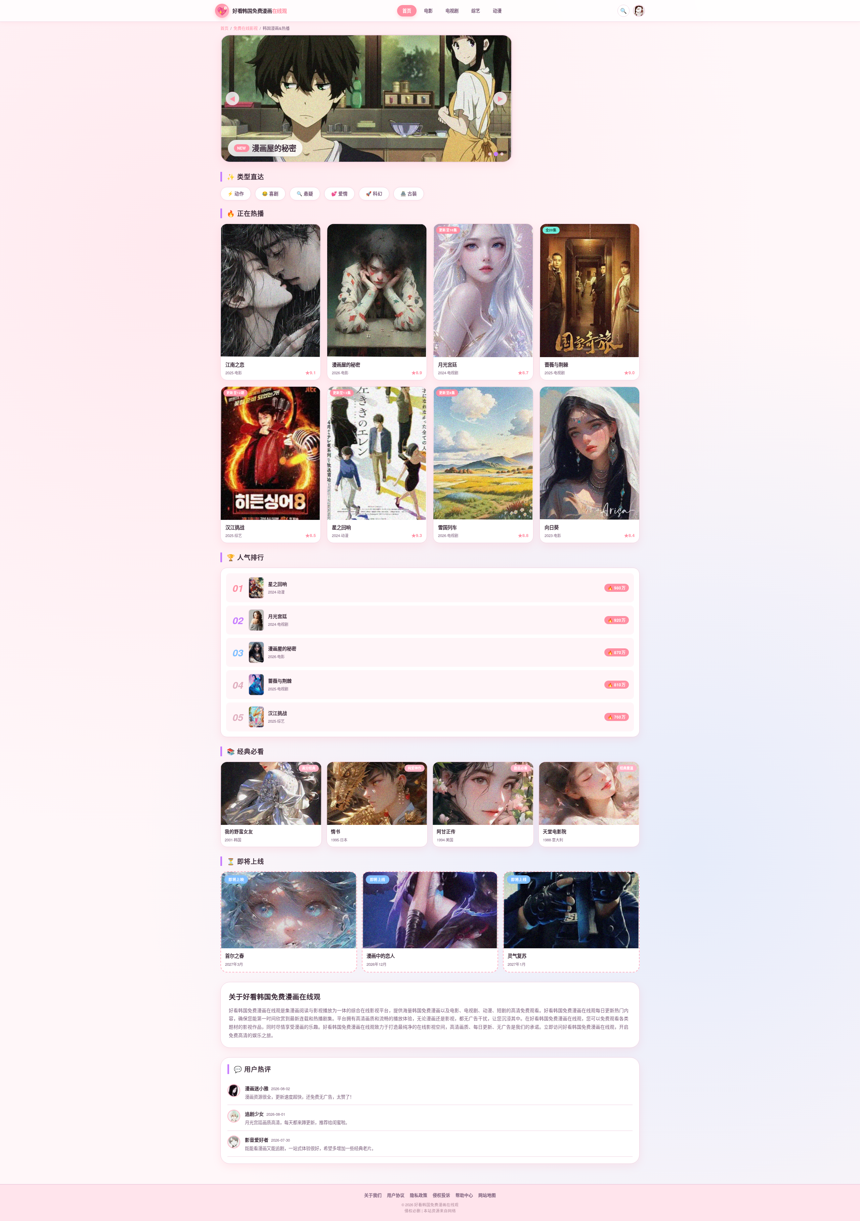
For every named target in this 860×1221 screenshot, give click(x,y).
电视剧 (452, 10)
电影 (428, 10)
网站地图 (487, 1195)
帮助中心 (464, 1195)
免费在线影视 (245, 28)
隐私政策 (418, 1195)
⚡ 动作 (235, 193)
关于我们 (373, 1195)
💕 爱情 (339, 193)
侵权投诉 (441, 1195)
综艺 (475, 10)
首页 (406, 10)
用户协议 (395, 1195)
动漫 (497, 10)
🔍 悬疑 (305, 193)
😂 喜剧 (270, 193)
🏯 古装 (408, 193)
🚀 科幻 (374, 193)
